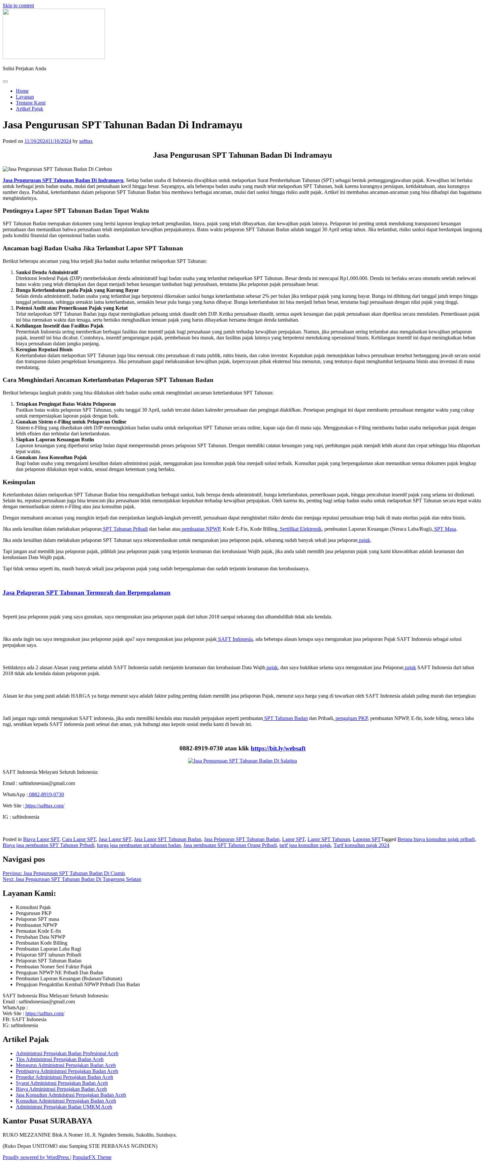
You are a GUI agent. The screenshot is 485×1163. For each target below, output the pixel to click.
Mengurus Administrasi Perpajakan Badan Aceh (66, 1065)
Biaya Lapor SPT (41, 839)
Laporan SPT (367, 839)
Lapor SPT (293, 839)
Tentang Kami (31, 103)
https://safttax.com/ (44, 805)
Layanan (25, 97)
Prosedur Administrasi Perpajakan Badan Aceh (64, 1077)
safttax (86, 141)
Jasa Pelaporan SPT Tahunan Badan (241, 839)
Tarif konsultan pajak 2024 (361, 845)
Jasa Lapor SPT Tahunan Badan (167, 839)
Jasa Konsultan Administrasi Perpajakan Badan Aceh (71, 1095)
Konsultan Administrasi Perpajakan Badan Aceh (66, 1101)
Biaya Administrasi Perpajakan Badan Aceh (61, 1089)
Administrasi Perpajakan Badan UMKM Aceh (64, 1107)
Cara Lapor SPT (79, 839)
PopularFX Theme (92, 1157)
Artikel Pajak (29, 108)
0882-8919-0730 (46, 794)
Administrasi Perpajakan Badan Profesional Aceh (67, 1053)
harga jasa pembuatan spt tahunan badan (139, 845)
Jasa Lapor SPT (115, 839)
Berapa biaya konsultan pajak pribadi (436, 839)
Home (22, 91)
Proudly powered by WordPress (36, 1157)
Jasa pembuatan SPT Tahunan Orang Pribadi (230, 845)
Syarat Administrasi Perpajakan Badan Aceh (62, 1083)
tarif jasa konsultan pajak (305, 845)
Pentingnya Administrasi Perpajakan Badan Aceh (67, 1071)
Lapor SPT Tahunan (328, 839)
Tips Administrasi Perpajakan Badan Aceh (60, 1059)
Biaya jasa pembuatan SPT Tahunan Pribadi (48, 845)
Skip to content (18, 5)
